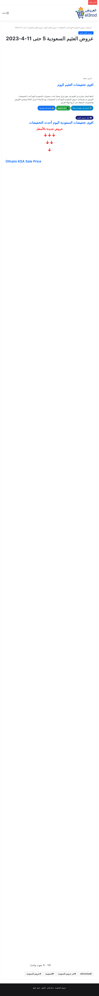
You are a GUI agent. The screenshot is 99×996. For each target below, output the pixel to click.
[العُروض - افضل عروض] (85, 13)
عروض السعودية (33, 974)
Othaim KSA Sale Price (23, 161)
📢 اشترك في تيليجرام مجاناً (82, 108)
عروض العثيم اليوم (50, 28)
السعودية (49, 974)
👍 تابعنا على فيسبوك (46, 108)
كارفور (43, 988)
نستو (38, 988)
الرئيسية (89, 28)
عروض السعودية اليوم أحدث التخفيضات (71, 28)
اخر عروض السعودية (66, 974)
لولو (34, 988)
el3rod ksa (85, 974)
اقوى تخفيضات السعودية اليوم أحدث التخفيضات (61, 123)
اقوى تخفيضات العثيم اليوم (75, 85)
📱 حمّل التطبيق (63, 108)
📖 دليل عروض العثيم (84, 118)
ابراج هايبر (50, 988)
